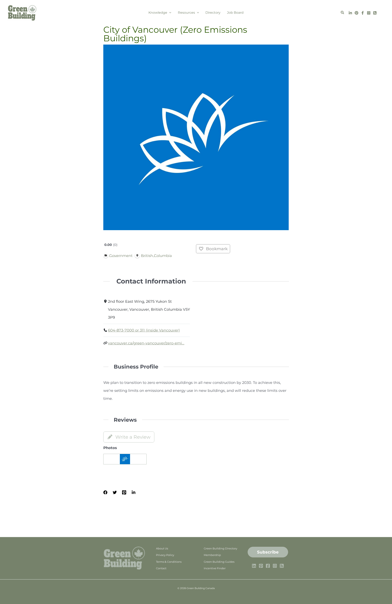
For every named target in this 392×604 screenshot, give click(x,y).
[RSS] (375, 13)
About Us (162, 548)
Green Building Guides (219, 561)
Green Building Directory (220, 548)
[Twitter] (115, 492)
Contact (161, 568)
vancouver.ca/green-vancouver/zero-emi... (146, 343)
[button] (169, 13)
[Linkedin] (350, 13)
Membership (212, 555)
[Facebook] (362, 13)
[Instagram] (369, 13)
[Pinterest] (356, 13)
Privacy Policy (165, 555)
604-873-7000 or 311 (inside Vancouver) (144, 330)
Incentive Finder (215, 568)
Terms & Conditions (169, 561)
